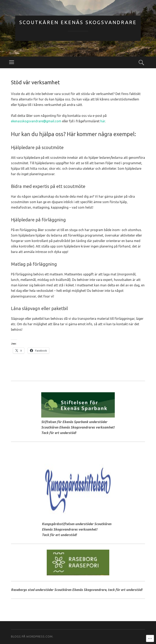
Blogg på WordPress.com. (32, 636)
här (102, 121)
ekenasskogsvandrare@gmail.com (36, 121)
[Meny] (11, 62)
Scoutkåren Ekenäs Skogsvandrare (78, 22)
